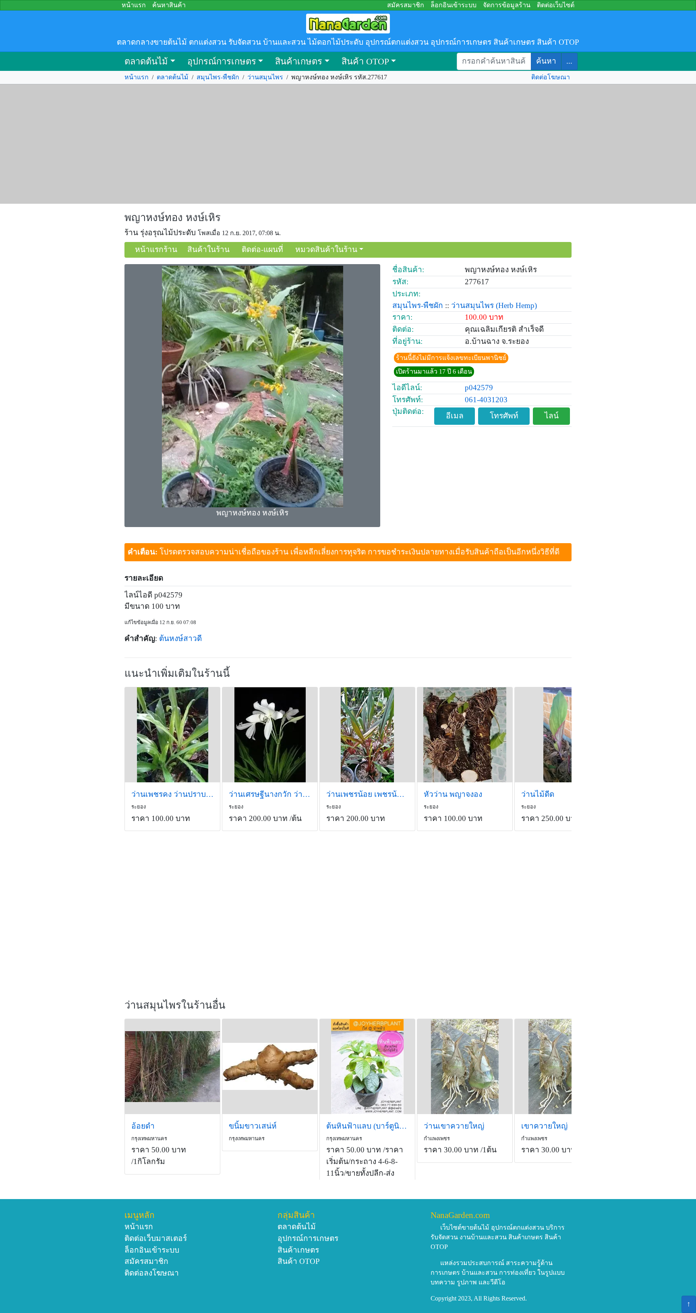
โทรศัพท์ (504, 415)
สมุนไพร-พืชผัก (218, 77)
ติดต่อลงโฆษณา (151, 1273)
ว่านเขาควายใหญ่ (454, 1126)
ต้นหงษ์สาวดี (180, 638)
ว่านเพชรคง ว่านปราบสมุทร (172, 794)
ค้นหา (546, 61)
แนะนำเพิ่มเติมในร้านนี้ (177, 673)
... (569, 61)
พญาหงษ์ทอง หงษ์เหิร (172, 217)
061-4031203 (486, 399)
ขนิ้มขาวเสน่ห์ (253, 1126)
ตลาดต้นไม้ (146, 61)
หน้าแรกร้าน (156, 249)
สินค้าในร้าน (208, 249)
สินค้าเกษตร (298, 61)
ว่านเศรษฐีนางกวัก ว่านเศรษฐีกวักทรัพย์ (270, 794)
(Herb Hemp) (516, 305)
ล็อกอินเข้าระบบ (453, 5)
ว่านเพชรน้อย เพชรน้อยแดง (367, 794)
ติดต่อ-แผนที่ (262, 249)
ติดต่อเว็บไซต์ (555, 5)
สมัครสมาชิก (405, 5)
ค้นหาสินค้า (169, 5)
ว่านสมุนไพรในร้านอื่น (175, 1005)
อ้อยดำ (143, 1126)
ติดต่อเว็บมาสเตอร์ (155, 1238)
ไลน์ (552, 415)
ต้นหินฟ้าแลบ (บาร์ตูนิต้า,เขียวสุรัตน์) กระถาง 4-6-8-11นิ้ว (367, 1126)
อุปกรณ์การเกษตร (221, 61)
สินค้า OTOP (365, 61)
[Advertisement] (348, 144)
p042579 (479, 387)
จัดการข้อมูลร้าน (506, 5)
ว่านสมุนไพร (265, 77)
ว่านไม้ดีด (537, 794)
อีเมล (455, 415)
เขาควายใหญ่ (544, 1126)
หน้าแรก (134, 5)
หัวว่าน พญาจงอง (453, 794)
